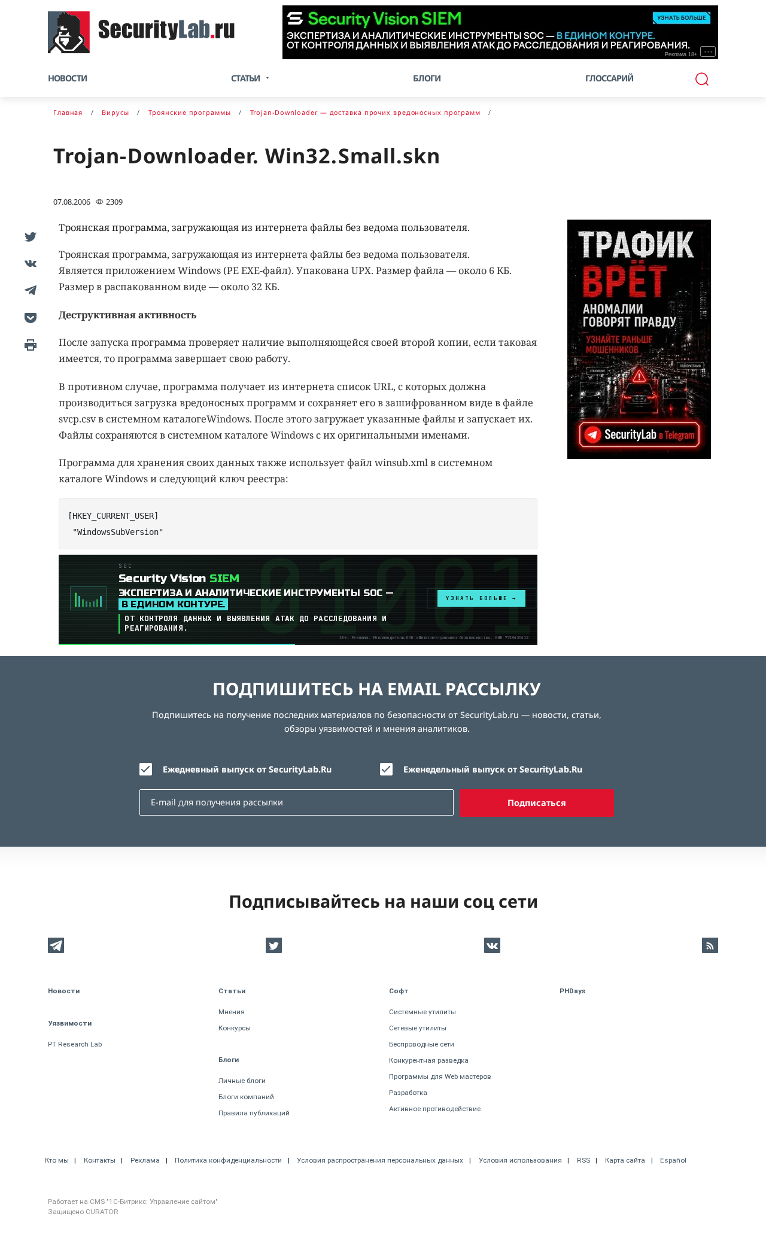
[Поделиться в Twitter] (28, 236)
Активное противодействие (435, 1109)
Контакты (99, 1160)
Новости (67, 78)
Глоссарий (609, 78)
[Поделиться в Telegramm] (28, 290)
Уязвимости (70, 1023)
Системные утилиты (422, 1012)
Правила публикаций (254, 1113)
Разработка (408, 1092)
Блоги (426, 78)
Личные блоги (242, 1080)
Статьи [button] (245, 78)
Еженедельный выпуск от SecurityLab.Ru (492, 769)
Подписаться (536, 802)
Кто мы (57, 1160)
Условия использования (520, 1160)
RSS (583, 1160)
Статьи (231, 991)
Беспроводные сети (421, 1044)
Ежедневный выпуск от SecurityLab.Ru (247, 769)
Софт (399, 991)
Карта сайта (625, 1160)
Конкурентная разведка (429, 1060)
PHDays (572, 991)
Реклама (145, 1160)
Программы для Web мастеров (440, 1076)
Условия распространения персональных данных (380, 1160)
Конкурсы (234, 1028)
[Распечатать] (28, 344)
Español (673, 1160)
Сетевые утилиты (417, 1028)
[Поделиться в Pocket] (28, 317)
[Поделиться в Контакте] (28, 263)
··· (708, 51)
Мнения (231, 1012)
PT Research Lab (75, 1044)
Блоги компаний (246, 1097)
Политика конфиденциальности (228, 1160)
